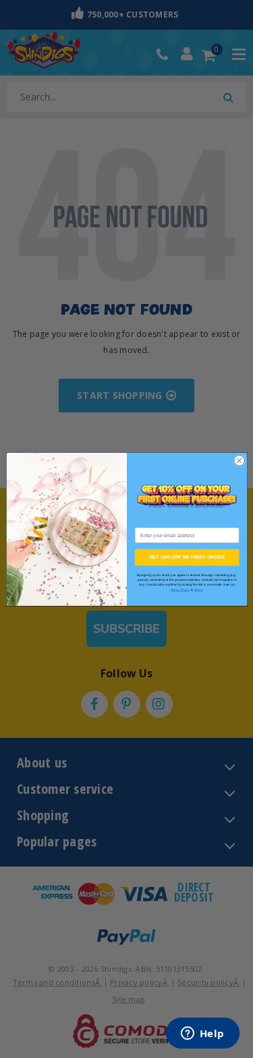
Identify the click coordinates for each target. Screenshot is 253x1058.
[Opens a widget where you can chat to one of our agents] (202, 1034)
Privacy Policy (180, 589)
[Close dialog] (238, 460)
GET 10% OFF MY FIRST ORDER (186, 557)
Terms (198, 589)
